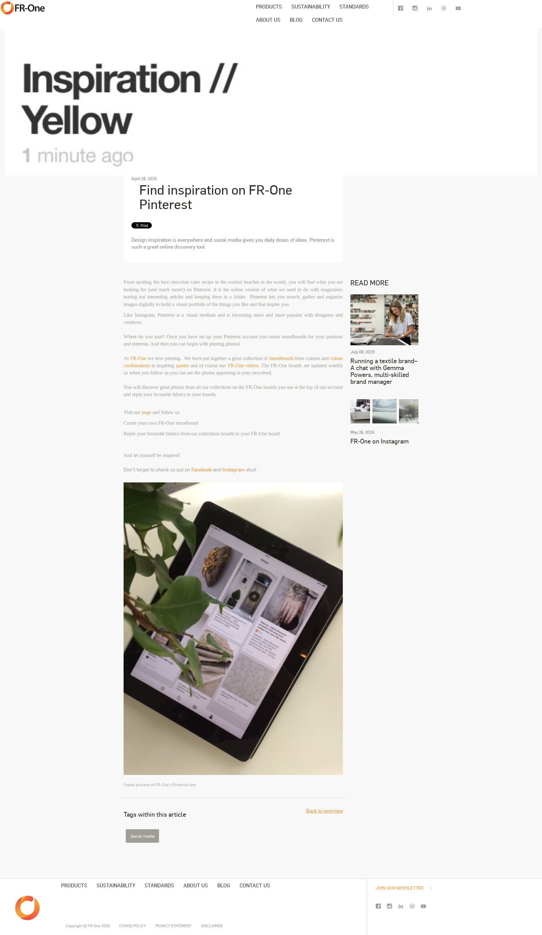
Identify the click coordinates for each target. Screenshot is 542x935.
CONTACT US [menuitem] (327, 19)
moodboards (281, 358)
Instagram (233, 469)
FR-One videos (243, 365)
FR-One (139, 358)
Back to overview (154, 155)
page (146, 412)
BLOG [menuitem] (296, 19)
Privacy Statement (173, 925)
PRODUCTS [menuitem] (269, 6)
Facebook (201, 469)
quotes (182, 365)
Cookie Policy (132, 925)
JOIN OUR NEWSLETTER (399, 887)
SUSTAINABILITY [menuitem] (310, 6)
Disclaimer (212, 925)
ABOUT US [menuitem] (268, 19)
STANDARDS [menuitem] (354, 6)
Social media (142, 836)
